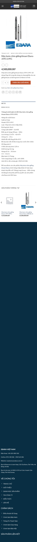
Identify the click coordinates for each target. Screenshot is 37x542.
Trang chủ (5, 53)
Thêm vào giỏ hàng (20, 82)
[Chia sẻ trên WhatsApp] (3, 92)
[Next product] (3, 65)
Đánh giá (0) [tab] (5, 107)
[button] (2, 6)
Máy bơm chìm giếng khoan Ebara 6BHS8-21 (26, 213)
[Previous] (1, 206)
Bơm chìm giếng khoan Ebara (22, 53)
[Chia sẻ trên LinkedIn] (20, 92)
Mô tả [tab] (3, 103)
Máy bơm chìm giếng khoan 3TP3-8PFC (7, 213)
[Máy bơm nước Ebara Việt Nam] (18, 6)
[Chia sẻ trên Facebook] (6, 92)
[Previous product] (6, 65)
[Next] (35, 206)
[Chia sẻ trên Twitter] (10, 92)
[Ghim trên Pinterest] (16, 92)
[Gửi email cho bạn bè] (13, 92)
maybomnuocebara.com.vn (14, 461)
